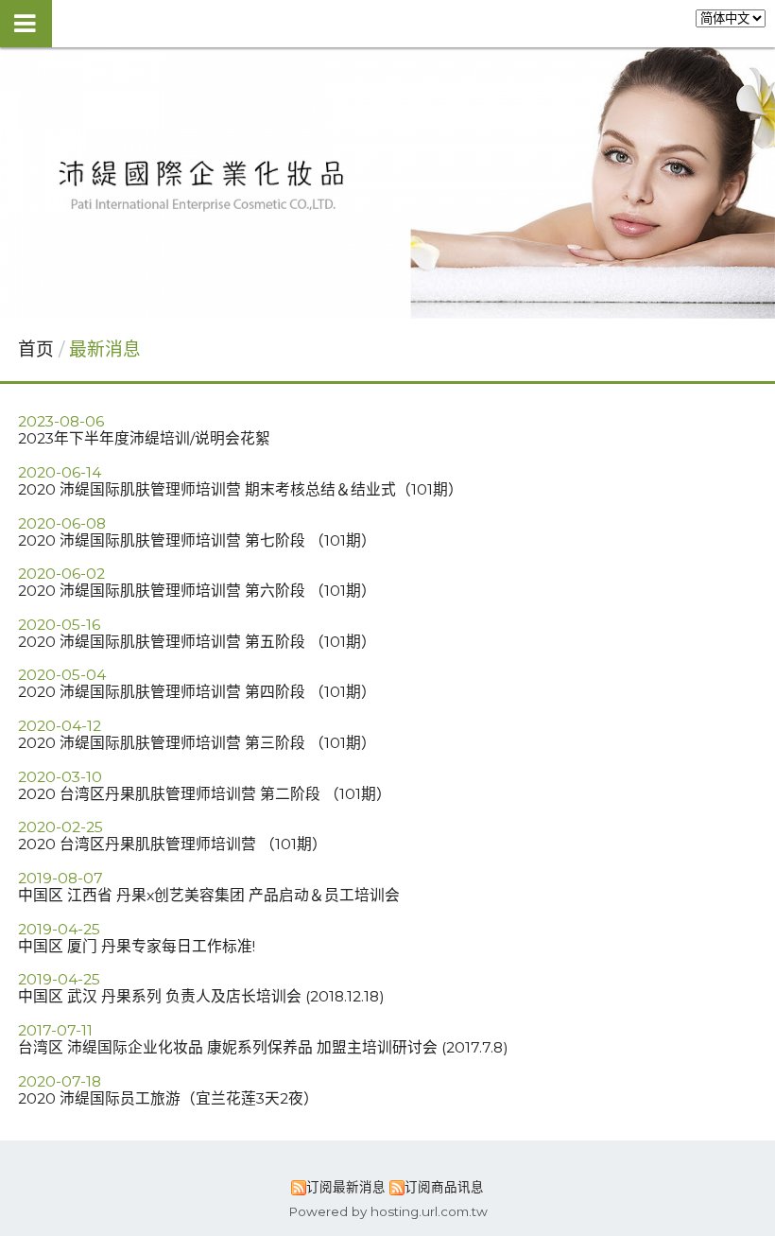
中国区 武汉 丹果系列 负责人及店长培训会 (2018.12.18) (201, 996)
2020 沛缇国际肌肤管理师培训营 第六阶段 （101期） (197, 591)
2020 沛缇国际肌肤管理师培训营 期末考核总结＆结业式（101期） (240, 489)
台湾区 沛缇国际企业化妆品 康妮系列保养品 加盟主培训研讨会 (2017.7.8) (263, 1047)
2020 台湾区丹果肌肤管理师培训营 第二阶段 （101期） (204, 794)
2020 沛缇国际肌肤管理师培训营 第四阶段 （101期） (197, 692)
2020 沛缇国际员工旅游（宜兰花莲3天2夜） (168, 1098)
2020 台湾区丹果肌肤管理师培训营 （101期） (172, 844)
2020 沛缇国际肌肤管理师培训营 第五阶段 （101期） (197, 642)
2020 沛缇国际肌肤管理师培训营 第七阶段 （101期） (197, 540)
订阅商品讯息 (444, 1186)
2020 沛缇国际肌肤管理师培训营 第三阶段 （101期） (197, 743)
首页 (36, 349)
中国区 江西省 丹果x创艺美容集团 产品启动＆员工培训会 (209, 895)
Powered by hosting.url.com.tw (388, 1211)
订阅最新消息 (346, 1186)
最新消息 (105, 349)
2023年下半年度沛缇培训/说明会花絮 (144, 438)
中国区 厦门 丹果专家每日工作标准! (136, 946)
